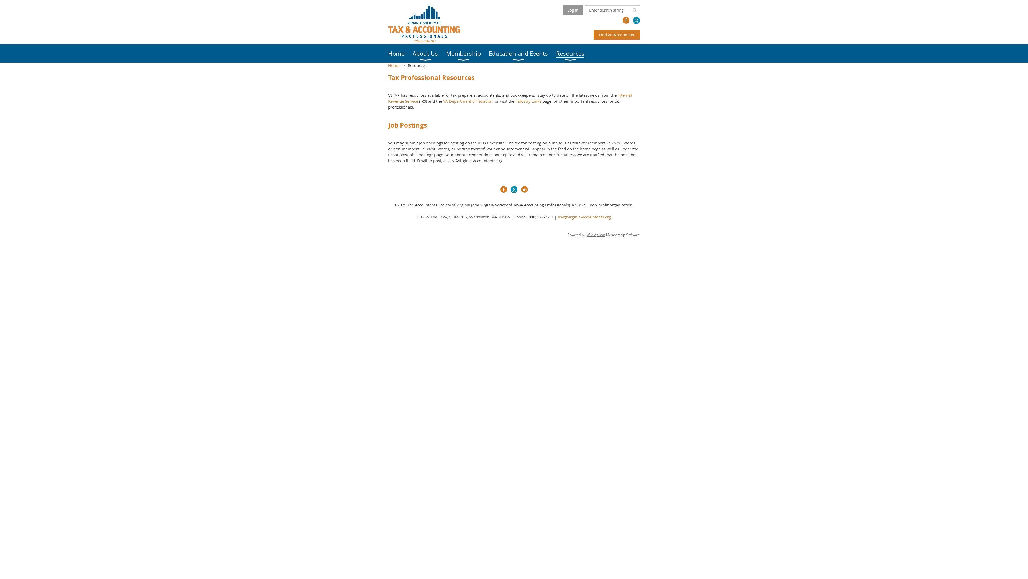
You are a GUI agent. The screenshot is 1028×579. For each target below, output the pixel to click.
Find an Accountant (616, 34)
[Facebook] (626, 20)
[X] (636, 20)
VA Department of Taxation (468, 101)
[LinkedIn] (524, 189)
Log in (573, 10)
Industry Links (528, 101)
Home (393, 65)
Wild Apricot (596, 235)
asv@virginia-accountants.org (584, 217)
